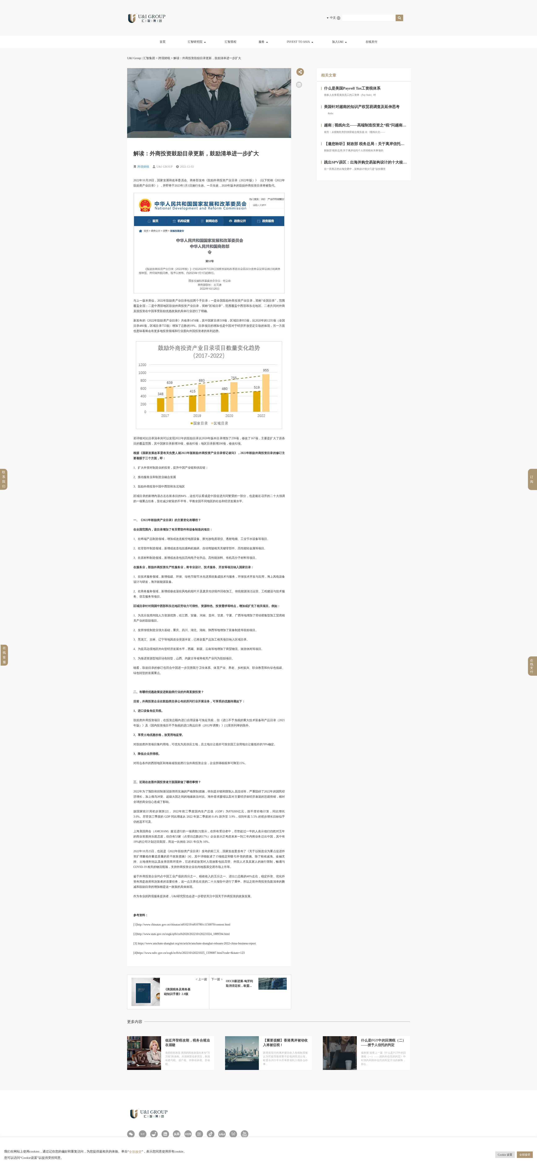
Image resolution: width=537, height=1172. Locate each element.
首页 (163, 41)
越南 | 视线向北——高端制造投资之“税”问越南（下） (369, 125)
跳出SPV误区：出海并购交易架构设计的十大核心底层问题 (373, 162)
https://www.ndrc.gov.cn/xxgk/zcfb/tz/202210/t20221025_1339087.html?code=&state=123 (191, 952)
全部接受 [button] (524, 1154)
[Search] (399, 18)
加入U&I (337, 41)
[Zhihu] (142, 1134)
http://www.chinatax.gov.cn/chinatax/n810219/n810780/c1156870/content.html (183, 924)
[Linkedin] (165, 1134)
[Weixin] (131, 1134)
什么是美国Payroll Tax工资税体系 (352, 88)
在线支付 (371, 41)
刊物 (194, 80)
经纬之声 (197, 71)
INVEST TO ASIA (298, 41)
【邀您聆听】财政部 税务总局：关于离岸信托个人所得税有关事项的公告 (385, 144)
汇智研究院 (195, 41)
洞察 (194, 52)
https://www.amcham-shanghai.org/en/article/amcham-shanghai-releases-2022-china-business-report (197, 943)
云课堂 (196, 62)
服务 (262, 41)
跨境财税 (143, 166)
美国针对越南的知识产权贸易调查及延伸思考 (362, 107)
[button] (299, 85)
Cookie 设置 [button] (505, 1154)
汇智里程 (230, 41)
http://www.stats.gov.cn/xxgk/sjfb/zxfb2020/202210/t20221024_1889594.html (183, 934)
